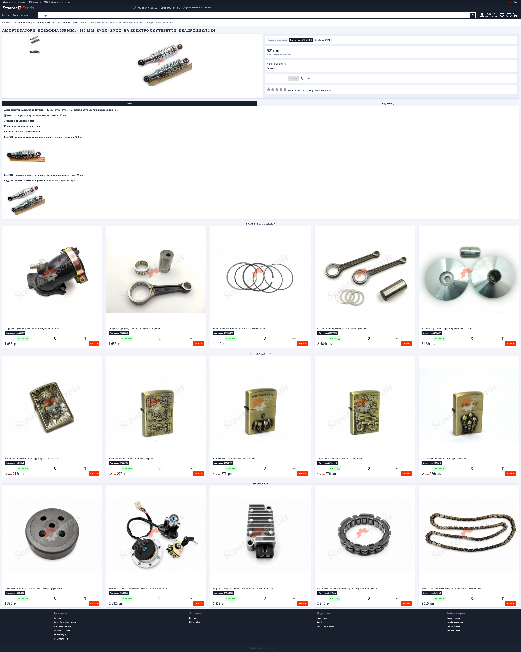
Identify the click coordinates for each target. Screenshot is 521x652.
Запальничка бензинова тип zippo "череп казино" (46, 458)
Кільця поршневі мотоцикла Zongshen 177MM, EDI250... (240, 328)
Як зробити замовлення (65, 622)
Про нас (57, 618)
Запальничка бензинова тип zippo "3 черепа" (461, 458)
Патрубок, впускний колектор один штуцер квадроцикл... (33, 328)
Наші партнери (61, 639)
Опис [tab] (129, 103)
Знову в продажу (260, 223)
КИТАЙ (328, 40)
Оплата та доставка (15, 2)
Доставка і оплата (62, 626)
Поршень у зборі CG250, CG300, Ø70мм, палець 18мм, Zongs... (347, 588)
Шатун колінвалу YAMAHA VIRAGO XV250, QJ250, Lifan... (343, 328)
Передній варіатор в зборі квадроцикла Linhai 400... (447, 328)
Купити (293, 78)
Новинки (24, 15)
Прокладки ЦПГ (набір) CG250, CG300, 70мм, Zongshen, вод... (242, 588)
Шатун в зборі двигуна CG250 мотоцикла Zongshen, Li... (136, 328)
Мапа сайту (194, 622)
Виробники (322, 618)
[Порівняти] (308, 78)
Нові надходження (325, 626)
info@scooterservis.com (59, 2)
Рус (515, 2)
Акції (15, 15)
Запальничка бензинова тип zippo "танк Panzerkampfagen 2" (260, 458)
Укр (509, 2)
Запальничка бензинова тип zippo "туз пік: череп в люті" (362, 458)
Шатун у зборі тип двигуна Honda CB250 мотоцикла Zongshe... (140, 588)
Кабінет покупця (454, 618)
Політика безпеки (62, 631)
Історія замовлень (455, 622)
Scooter (18, 8)
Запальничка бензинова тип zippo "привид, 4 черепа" (152, 458)
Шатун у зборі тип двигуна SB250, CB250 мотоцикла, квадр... (35, 588)
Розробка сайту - (260, 648)
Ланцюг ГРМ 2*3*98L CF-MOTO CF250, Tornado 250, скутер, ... (451, 588)
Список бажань (453, 626)
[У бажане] (302, 78)
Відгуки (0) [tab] (388, 103)
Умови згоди (60, 635)
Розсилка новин (454, 631)
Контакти (36, 2)
